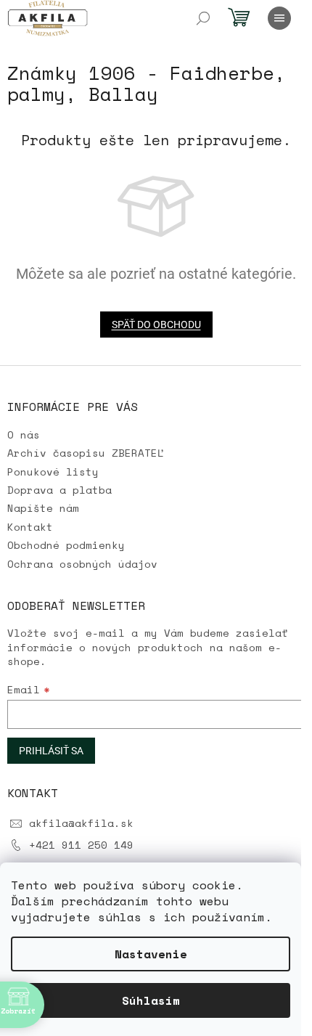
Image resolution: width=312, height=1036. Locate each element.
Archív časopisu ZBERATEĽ (85, 452)
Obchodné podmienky (66, 544)
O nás (23, 434)
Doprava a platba (59, 489)
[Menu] (279, 18)
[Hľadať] (203, 18)
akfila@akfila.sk (81, 823)
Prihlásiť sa (51, 750)
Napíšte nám (43, 507)
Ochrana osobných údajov (82, 563)
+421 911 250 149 (81, 844)
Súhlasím (151, 1000)
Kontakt (30, 526)
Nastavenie (151, 954)
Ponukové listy (53, 471)
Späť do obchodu (156, 324)
